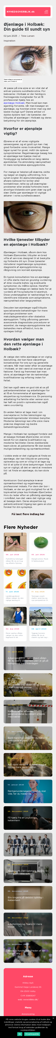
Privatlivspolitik (32, 1034)
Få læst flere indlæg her (28, 514)
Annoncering (28, 1014)
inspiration (9, 40)
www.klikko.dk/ (30, 999)
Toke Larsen (27, 36)
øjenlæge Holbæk (14, 103)
